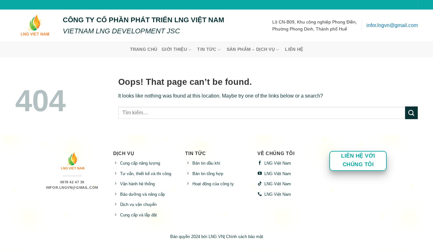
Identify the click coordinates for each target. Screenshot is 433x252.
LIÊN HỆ (294, 49)
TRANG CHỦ (144, 49)
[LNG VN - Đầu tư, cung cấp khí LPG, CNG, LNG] (34, 25)
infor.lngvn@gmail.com (392, 25)
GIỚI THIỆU (174, 49)
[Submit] (411, 112)
